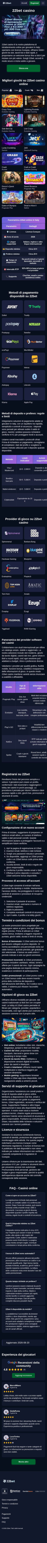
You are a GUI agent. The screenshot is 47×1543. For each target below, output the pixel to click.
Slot (38, 90)
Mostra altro (23, 1462)
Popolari (5, 90)
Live (16, 90)
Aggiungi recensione (23, 1375)
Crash (27, 90)
